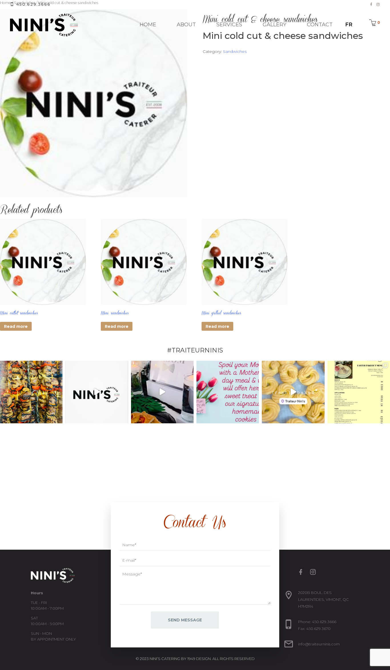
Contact (320, 24)
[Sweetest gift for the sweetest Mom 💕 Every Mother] (227, 392)
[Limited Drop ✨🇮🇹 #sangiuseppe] (293, 392)
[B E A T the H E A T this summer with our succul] (31, 392)
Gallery (274, 24)
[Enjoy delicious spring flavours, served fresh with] (358, 392)
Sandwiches (235, 51)
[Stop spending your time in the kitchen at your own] (96, 392)
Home (148, 24)
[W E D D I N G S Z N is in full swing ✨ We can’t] (162, 392)
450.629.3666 (33, 4)
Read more (16, 326)
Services (229, 24)
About (186, 24)
